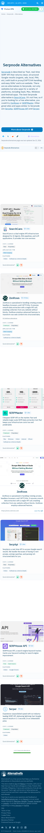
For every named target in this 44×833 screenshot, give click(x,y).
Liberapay (18, 806)
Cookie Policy (5, 815)
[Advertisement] (22, 37)
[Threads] (18, 827)
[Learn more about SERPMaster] (5, 413)
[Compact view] (38, 148)
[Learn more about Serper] (5, 709)
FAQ (2, 808)
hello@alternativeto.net (9, 799)
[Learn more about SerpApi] (5, 544)
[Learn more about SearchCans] (5, 229)
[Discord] (2, 827)
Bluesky (24, 801)
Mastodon (17, 801)
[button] (27, 228)
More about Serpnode (20, 129)
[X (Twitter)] (6, 827)
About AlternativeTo (8, 818)
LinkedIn (6, 803)
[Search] (37, 3)
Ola (16, 784)
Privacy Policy (6, 813)
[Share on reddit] (13, 136)
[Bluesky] (14, 827)
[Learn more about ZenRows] (5, 298)
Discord (25, 799)
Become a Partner (7, 820)
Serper (36, 108)
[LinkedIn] (25, 827)
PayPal (26, 806)
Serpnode (6, 72)
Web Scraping (8, 253)
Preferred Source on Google (11, 822)
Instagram (37, 801)
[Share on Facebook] (3, 136)
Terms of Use (5, 811)
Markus (22, 784)
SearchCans (19, 97)
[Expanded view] (36, 148)
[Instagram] (22, 827)
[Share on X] (8, 136)
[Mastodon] (10, 827)
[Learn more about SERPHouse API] (5, 646)
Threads (30, 801)
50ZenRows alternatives (10, 318)
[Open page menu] (42, 3)
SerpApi (9, 108)
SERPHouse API (21, 108)
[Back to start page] (3, 3)
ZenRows (14, 103)
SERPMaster (27, 103)
